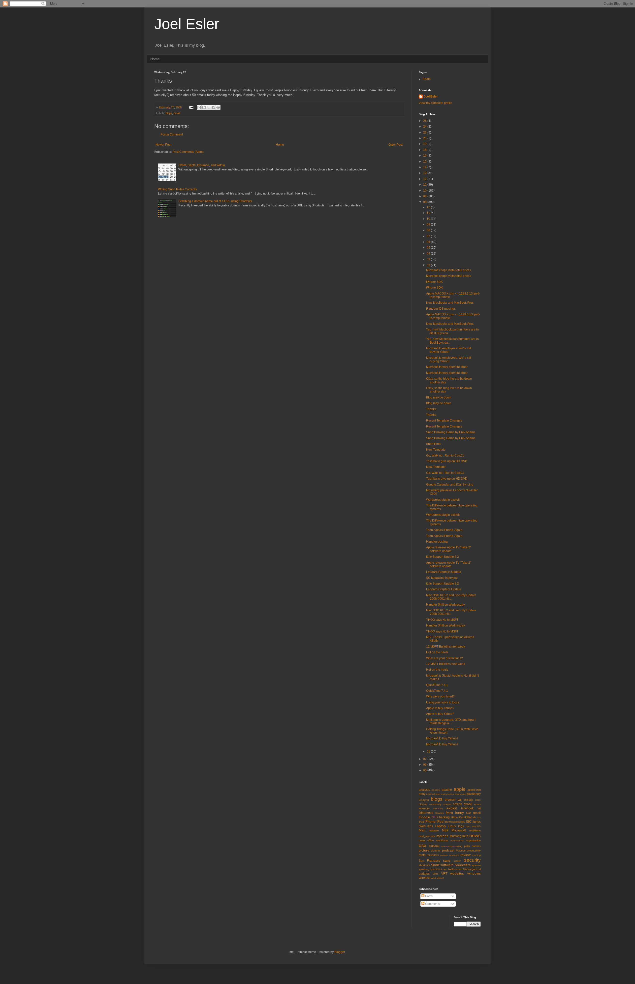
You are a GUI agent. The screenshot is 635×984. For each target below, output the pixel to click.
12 (425, 179)
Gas (468, 812)
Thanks (431, 409)
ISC (469, 821)
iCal (461, 817)
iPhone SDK (434, 282)
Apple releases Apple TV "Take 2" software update (448, 549)
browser (450, 799)
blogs (169, 113)
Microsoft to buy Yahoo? (442, 738)
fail (479, 808)
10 (425, 190)
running (476, 855)
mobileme (475, 830)
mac (468, 826)
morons (442, 836)
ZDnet (440, 878)
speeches (436, 869)
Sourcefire (463, 865)
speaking (424, 869)
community (435, 804)
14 (425, 167)
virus (435, 873)
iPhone (430, 821)
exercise (438, 808)
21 (425, 138)
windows (474, 873)
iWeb (422, 826)
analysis (424, 789)
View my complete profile (435, 103)
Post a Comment (171, 134)
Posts (428, 896)
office (430, 840)
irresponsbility (456, 821)
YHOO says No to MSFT (442, 620)
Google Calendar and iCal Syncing (449, 484)
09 (425, 196)
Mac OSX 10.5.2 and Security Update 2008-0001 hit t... (451, 596)
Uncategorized (472, 869)
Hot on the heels (437, 652)
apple (460, 789)
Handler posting (437, 541)
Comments (432, 904)
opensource (457, 840)
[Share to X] (208, 107)
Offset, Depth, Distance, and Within (201, 165)
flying (449, 813)
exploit (452, 808)
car (460, 799)
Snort (435, 865)
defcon (457, 804)
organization (473, 840)
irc (446, 821)
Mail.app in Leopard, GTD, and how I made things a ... (451, 721)
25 (425, 121)
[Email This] (199, 107)
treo (445, 869)
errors (477, 804)
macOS (476, 826)
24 (425, 126)
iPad (421, 821)
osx (422, 845)
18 (425, 150)
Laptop (440, 826)
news (475, 835)
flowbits (439, 813)
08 (425, 202)
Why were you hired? (440, 696)
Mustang (455, 836)
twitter (451, 869)
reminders (433, 854)
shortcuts (424, 865)
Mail (422, 830)
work (433, 878)
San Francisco (429, 860)
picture (424, 850)
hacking (444, 817)
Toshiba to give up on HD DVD (446, 461)
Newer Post (163, 144)
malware (434, 830)
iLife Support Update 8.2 (442, 556)
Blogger (339, 952)
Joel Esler (186, 24)
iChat (468, 817)
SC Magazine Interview (441, 578)
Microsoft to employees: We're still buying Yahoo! (449, 350)
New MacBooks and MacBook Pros (450, 302)
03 (429, 259)
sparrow (476, 865)
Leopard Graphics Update (443, 572)
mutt (465, 836)
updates (424, 873)
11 (425, 184)
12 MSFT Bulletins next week (445, 646)
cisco (478, 799)
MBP (445, 830)
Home (155, 59)
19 (425, 144)
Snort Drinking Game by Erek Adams (450, 432)
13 (425, 173)
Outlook (434, 846)
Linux (452, 826)
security (472, 860)
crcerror (447, 804)
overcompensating (451, 846)
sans (446, 860)
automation (447, 794)
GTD (435, 817)
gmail (477, 813)
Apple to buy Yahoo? (440, 708)
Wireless (424, 878)
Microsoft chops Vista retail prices (448, 270)
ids (474, 817)
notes (422, 840)
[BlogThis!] (203, 107)
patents (476, 846)
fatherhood (426, 813)
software (447, 865)
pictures (436, 850)
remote (444, 855)
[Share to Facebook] (213, 107)
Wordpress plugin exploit (443, 499)
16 (425, 155)
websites (457, 873)
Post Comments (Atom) (188, 152)
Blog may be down (438, 397)
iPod (440, 821)
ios (479, 817)
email (177, 113)
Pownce (461, 850)
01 (429, 751)
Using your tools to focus (442, 702)
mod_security (427, 836)
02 (429, 265)
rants (422, 855)
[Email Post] (191, 107)
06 (429, 242)
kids (430, 826)
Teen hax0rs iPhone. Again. (444, 530)
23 (425, 132)
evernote (424, 808)
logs (461, 826)
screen (457, 860)
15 (425, 161)
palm (467, 846)
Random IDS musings (441, 308)
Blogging (424, 799)
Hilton (454, 817)
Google (424, 817)
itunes (477, 821)
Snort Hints (433, 444)
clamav (423, 804)
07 (429, 236)
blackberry (474, 794)
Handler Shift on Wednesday (445, 604)
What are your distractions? (444, 658)
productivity (474, 850)
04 (429, 253)
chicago (468, 799)
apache (447, 789)
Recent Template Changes (444, 420)
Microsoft (458, 830)
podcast (448, 850)
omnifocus (442, 840)
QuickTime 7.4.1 (437, 685)
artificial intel (433, 794)
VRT (444, 873)
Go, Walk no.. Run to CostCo (445, 455)
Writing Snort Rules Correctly (177, 189)
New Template (435, 449)
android (436, 789)
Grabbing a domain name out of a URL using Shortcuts (215, 201)
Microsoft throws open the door (447, 367)
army (422, 794)
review (465, 855)
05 (429, 247)
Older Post (395, 144)
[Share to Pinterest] (218, 107)
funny (459, 813)
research (454, 855)
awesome (460, 794)
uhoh (459, 869)
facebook (467, 808)
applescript (474, 789)
